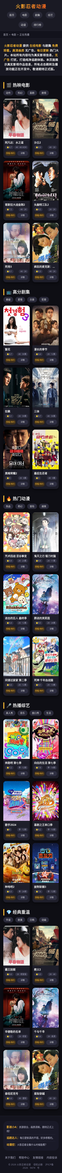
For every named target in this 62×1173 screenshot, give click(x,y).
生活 (48, 712)
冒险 (32, 506)
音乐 (22, 712)
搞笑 (44, 506)
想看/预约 (10, 153)
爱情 (20, 299)
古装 (32, 299)
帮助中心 (24, 1157)
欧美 (20, 919)
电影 (24, 15)
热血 (8, 506)
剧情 (44, 92)
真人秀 (9, 712)
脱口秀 (35, 712)
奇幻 (20, 506)
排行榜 (37, 24)
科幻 (20, 92)
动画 (44, 919)
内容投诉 (52, 1157)
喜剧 (32, 92)
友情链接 (38, 1157)
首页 (11, 15)
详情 (23, 153)
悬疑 (8, 299)
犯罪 (44, 299)
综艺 (50, 15)
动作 (8, 92)
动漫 (23, 24)
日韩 (32, 919)
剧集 (37, 15)
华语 (8, 919)
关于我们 (10, 1157)
